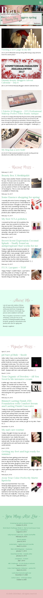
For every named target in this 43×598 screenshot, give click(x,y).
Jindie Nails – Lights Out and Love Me (21, 544)
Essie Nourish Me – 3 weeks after (21, 554)
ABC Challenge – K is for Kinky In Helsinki (21, 563)
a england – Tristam (21, 559)
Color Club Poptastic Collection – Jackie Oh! (22, 568)
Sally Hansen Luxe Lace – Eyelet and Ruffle (21, 535)
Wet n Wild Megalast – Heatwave (21, 549)
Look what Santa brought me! (21, 573)
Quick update (21, 539)
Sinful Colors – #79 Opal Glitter (21, 578)
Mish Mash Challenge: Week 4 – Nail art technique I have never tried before (21, 529)
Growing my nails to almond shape (21, 523)
